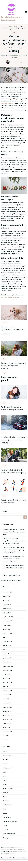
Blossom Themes (22, 851)
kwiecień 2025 (7, 641)
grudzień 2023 (7, 707)
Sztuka (5, 813)
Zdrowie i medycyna (9, 833)
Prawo (5, 797)
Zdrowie (4, 358)
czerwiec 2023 (7, 732)
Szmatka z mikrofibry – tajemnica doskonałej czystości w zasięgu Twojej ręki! (13, 440)
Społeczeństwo (7, 805)
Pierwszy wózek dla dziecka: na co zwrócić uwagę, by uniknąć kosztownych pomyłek (13, 559)
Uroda (5, 825)
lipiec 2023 (6, 727)
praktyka (5, 792)
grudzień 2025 (7, 608)
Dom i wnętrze (7, 756)
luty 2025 (6, 649)
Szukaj (5, 511)
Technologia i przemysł (10, 821)
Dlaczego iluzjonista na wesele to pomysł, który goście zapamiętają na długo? (14, 532)
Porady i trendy (7, 788)
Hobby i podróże (8, 768)
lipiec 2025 (6, 629)
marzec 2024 (7, 695)
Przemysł (5, 801)
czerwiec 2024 (7, 682)
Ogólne (5, 780)
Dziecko (5, 760)
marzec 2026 (7, 596)
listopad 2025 (7, 613)
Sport (4, 809)
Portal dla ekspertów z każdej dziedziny (11, 18)
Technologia (7, 817)
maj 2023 (5, 736)
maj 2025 (5, 637)
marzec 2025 (7, 645)
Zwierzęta (4, 322)
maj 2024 (5, 686)
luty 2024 (6, 699)
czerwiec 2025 (7, 633)
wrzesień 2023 (7, 719)
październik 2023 (8, 715)
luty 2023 (6, 740)
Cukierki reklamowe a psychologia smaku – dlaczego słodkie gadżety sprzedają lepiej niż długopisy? (13, 550)
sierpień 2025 (7, 625)
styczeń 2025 (7, 654)
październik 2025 (8, 617)
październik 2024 (8, 666)
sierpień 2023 (7, 723)
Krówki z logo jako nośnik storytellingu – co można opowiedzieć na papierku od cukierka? (15, 541)
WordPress (12, 853)
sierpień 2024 (7, 674)
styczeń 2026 (7, 604)
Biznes (5, 751)
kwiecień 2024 (7, 691)
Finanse (5, 764)
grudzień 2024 (7, 658)
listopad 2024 (7, 662)
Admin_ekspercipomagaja (16, 62)
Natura (5, 776)
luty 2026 (6, 600)
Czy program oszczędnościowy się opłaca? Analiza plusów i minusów (13, 567)
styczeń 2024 (7, 703)
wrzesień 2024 (7, 670)
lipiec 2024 (6, 678)
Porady (14, 32)
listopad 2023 (7, 711)
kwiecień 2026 (7, 592)
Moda (4, 772)
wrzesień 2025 (7, 621)
